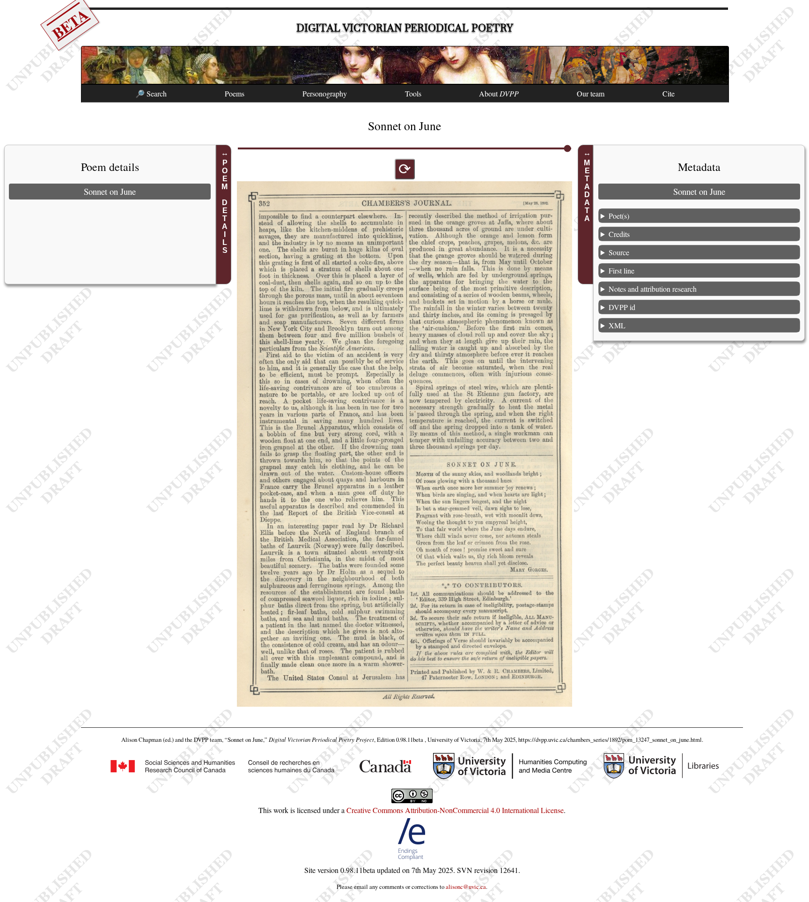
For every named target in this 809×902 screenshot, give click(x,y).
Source (619, 252)
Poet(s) (619, 216)
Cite (668, 93)
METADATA (587, 190)
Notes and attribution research (653, 289)
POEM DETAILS (225, 206)
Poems (234, 93)
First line (621, 270)
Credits (619, 234)
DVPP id (622, 307)
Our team (590, 93)
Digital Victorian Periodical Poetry (404, 28)
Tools (413, 93)
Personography (324, 93)
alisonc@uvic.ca (466, 886)
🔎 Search (151, 93)
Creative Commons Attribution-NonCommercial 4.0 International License (455, 810)
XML (617, 325)
